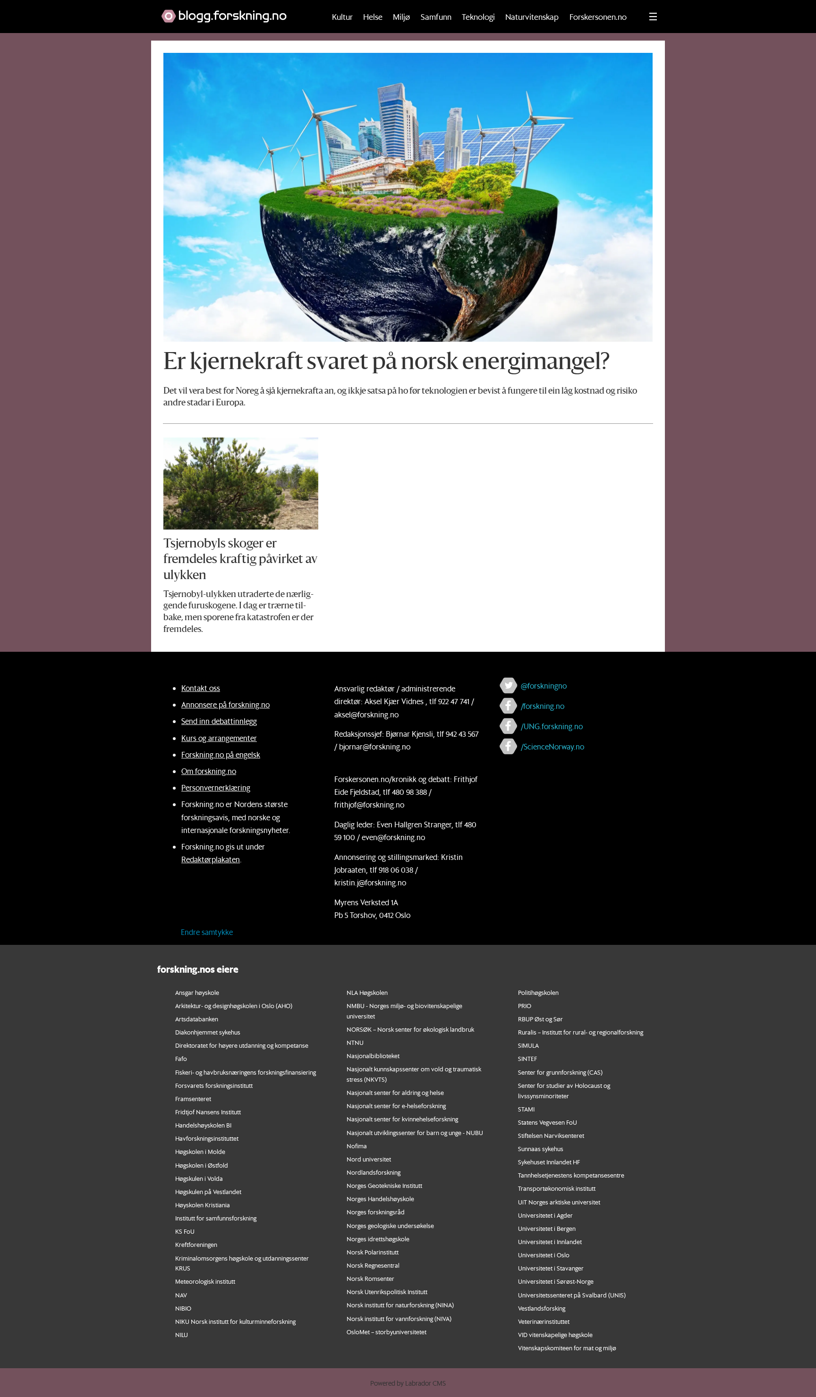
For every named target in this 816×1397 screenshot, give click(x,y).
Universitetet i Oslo (544, 1255)
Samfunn (436, 16)
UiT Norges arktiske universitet (559, 1202)
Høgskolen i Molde (200, 1151)
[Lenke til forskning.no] (234, 11)
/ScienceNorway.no (552, 746)
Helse (372, 16)
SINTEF (527, 1058)
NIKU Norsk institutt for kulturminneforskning (235, 1321)
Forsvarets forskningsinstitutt (214, 1085)
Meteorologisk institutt (205, 1281)
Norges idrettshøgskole (378, 1239)
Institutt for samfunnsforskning (215, 1218)
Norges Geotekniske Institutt (384, 1185)
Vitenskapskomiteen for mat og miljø (567, 1348)
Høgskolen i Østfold (201, 1165)
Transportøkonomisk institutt (556, 1188)
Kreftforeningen (196, 1244)
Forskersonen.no (598, 16)
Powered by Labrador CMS (408, 1383)
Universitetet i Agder (545, 1215)
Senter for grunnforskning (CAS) (560, 1072)
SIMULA (528, 1045)
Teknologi (478, 16)
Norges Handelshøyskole (380, 1199)
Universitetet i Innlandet (550, 1241)
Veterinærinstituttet (544, 1321)
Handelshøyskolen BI (203, 1125)
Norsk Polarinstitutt (373, 1252)
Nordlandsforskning (373, 1172)
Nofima (357, 1146)
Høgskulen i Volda (199, 1178)
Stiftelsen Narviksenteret (551, 1135)
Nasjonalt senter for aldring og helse (395, 1092)
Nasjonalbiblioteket (373, 1056)
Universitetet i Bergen (547, 1228)
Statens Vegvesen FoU (547, 1122)
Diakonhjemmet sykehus (207, 1032)
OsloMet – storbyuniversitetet (386, 1332)
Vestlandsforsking (541, 1308)
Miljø (401, 16)
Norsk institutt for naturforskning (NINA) (400, 1305)
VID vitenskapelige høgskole (555, 1334)
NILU (181, 1334)
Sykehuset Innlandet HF (549, 1162)
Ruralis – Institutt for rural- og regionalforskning (580, 1032)
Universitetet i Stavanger (551, 1268)
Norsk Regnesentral (373, 1265)
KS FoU (185, 1231)
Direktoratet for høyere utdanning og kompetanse (241, 1045)
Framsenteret (193, 1098)
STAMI (526, 1109)
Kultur (342, 16)
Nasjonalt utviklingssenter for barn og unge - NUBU (415, 1132)
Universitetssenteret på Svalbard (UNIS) (572, 1295)
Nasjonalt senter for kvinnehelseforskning (402, 1119)
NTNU (355, 1042)
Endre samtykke (207, 932)
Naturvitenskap (532, 16)
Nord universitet (369, 1159)
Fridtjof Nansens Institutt (208, 1112)
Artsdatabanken (196, 1019)
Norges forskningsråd (376, 1212)
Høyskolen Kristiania (202, 1205)
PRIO (524, 1005)
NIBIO (183, 1308)
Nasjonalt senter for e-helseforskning (396, 1106)
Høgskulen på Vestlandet (208, 1191)
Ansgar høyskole (197, 992)
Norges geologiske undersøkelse (390, 1225)
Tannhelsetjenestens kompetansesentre (571, 1175)
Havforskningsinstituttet (206, 1138)
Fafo (181, 1058)
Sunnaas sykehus (540, 1149)
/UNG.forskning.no (552, 726)
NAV (181, 1295)
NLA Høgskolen (367, 992)
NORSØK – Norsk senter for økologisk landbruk (410, 1029)
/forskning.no (542, 706)
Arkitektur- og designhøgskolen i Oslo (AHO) (233, 1005)
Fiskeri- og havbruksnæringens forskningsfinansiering (245, 1072)
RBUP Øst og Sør (540, 1019)
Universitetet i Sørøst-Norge (556, 1281)
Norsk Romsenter (370, 1278)
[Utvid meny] (653, 16)
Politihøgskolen (538, 992)
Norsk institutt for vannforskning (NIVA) (399, 1318)
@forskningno (544, 685)
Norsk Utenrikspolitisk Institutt (387, 1292)
